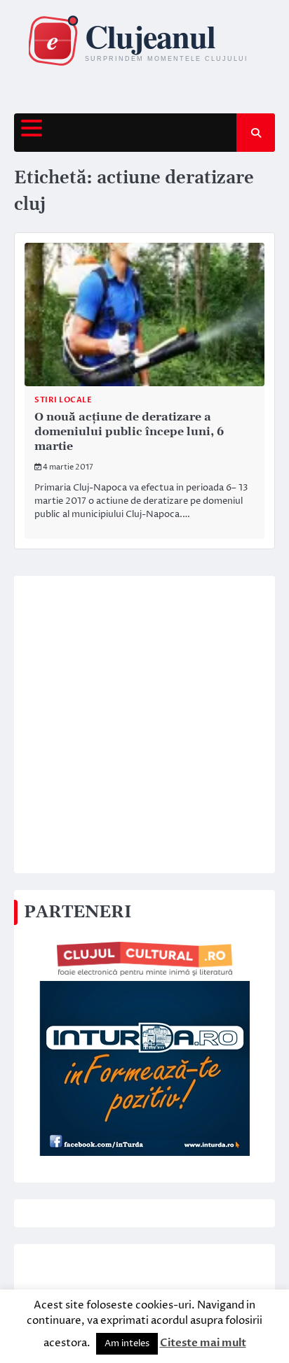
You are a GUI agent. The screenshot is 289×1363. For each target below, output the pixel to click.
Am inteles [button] (127, 1343)
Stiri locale (63, 400)
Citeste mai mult (203, 1343)
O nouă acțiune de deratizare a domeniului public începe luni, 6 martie (129, 431)
